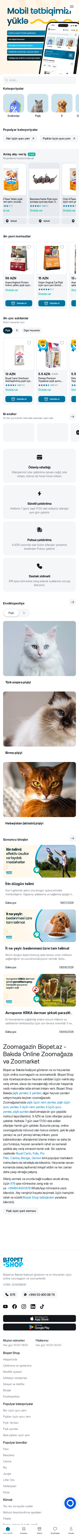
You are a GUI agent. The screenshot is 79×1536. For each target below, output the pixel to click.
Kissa (6, 1492)
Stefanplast (9, 1486)
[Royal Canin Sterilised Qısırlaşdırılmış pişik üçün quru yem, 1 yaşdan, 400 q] (19, 354)
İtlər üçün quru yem (14, 1410)
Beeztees (8, 1455)
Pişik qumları (10, 1429)
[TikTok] (42, 1306)
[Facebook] (14, 1306)
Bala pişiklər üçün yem (16, 1435)
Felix (36, 1153)
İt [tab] (24, 612)
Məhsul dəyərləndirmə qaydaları (22, 1512)
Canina (14, 1158)
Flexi (6, 1449)
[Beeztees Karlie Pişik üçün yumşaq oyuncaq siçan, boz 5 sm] (44, 179)
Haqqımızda (10, 1359)
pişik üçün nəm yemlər (41, 1102)
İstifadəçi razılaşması (15, 1378)
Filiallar (7, 1518)
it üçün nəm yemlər (32, 1107)
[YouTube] (5, 1306)
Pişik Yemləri (10, 1422)
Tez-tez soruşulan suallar (18, 1506)
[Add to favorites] (29, 247)
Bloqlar (7, 1390)
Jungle (7, 1473)
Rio (5, 1467)
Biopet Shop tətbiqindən (38, 1197)
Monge (25, 1158)
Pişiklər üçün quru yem (17, 1416)
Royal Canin (23, 1153)
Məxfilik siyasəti (12, 1371)
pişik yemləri (20, 1093)
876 (12, 1183)
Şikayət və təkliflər (14, 1384)
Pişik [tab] (11, 612)
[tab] (8, 1530)
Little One (9, 1480)
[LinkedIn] (33, 1306)
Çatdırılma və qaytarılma (17, 1365)
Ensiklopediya (11, 1396)
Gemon (36, 1158)
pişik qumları (21, 1112)
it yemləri (35, 1093)
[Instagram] (23, 1306)
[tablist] (16, 613)
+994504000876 (18, 1188)
